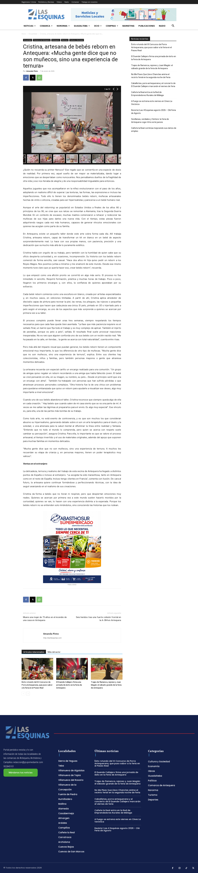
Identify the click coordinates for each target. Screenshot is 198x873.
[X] (33, 77)
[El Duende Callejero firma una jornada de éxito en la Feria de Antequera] (72, 669)
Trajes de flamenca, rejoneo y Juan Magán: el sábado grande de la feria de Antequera (106, 685)
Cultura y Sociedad (76, 40)
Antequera (55, 40)
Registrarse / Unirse (29, 2)
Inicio (24, 34)
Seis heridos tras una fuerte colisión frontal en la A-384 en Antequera (98, 619)
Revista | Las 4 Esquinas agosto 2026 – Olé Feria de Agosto (153, 111)
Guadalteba (81, 25)
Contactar (75, 2)
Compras (111, 25)
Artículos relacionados (33, 652)
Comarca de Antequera (42, 40)
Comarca (45, 25)
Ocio (96, 25)
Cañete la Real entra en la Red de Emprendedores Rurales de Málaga (147, 93)
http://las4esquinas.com (52, 638)
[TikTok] (186, 868)
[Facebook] (26, 77)
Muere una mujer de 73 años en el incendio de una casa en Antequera (45, 619)
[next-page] (28, 693)
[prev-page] (23, 693)
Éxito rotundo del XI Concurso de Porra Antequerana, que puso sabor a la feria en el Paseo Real (37, 685)
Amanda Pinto (32, 71)
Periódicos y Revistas (46, 2)
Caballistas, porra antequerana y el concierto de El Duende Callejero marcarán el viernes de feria (153, 84)
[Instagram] (179, 868)
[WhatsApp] (39, 77)
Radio (67, 2)
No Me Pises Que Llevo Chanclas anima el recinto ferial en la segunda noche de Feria (150, 75)
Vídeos (59, 2)
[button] (172, 26)
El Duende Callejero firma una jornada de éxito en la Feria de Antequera (69, 685)
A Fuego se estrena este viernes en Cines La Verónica (151, 102)
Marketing (128, 25)
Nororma (62, 25)
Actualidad (33, 34)
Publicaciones (146, 25)
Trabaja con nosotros (89, 2)
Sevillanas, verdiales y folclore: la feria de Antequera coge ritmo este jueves (150, 120)
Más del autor (54, 652)
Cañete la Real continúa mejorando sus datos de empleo (153, 129)
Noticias (28, 25)
